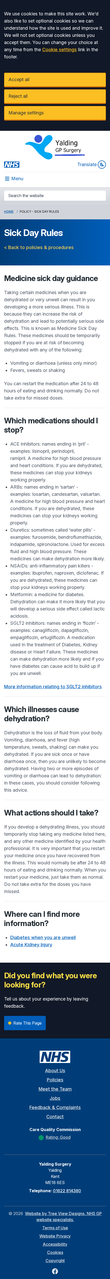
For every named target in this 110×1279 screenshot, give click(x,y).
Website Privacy (55, 1236)
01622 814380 (67, 1190)
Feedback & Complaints (55, 1107)
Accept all (18, 79)
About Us (55, 1070)
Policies (55, 1079)
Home (9, 211)
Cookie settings (59, 49)
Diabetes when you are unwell (43, 937)
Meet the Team (55, 1089)
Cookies (55, 1252)
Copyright (55, 1260)
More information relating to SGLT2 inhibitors (53, 686)
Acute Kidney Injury (31, 944)
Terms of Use (55, 1227)
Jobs (55, 1098)
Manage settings (26, 112)
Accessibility (55, 1244)
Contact (55, 1116)
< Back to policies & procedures (39, 247)
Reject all (18, 96)
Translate (87, 164)
